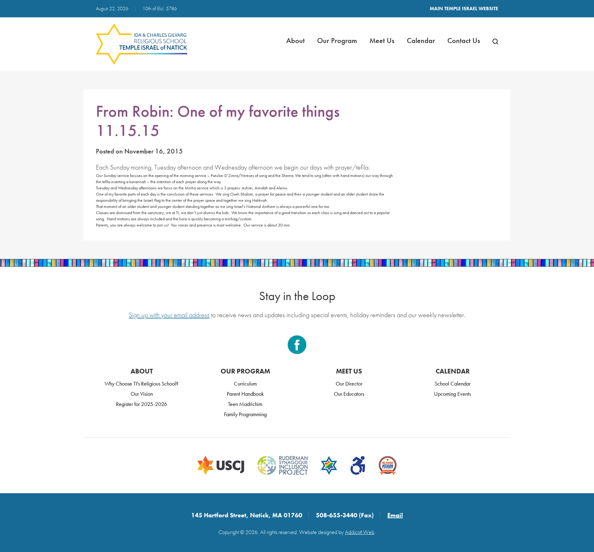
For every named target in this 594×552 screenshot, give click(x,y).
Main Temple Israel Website (464, 8)
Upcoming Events (452, 393)
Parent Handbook (245, 393)
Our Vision (142, 393)
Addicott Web (359, 532)
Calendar (421, 40)
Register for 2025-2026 (141, 404)
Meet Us (381, 40)
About (295, 40)
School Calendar (453, 383)
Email (395, 515)
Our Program (337, 40)
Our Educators (349, 393)
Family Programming (245, 414)
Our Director (349, 383)
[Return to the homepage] (141, 44)
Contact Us (463, 40)
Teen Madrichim (245, 404)
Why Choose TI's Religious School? (142, 383)
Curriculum (245, 383)
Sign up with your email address (169, 314)
